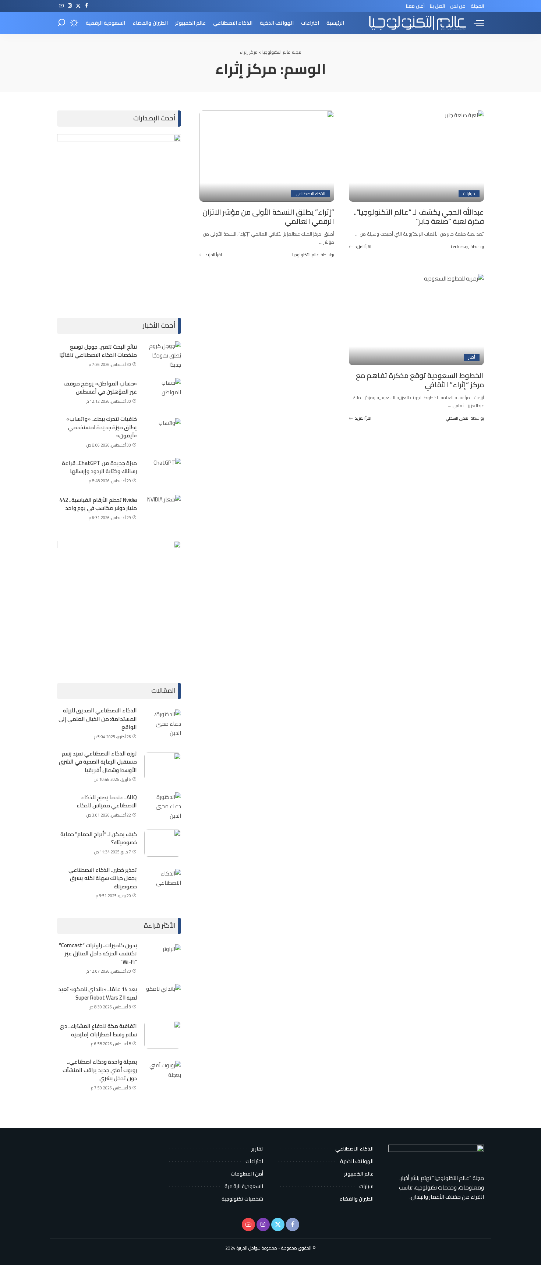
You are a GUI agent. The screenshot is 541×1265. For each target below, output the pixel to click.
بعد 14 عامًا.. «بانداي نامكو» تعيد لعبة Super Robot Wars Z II (97, 993)
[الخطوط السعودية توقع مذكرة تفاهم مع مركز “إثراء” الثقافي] (416, 319)
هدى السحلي (457, 418)
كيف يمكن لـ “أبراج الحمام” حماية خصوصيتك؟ (98, 838)
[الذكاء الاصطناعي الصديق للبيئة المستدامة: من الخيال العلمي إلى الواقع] (162, 723)
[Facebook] (86, 6)
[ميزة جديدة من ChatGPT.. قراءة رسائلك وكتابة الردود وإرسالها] (162, 472)
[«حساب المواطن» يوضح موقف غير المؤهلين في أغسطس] (162, 392)
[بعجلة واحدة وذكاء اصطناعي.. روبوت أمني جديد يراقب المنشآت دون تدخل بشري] (162, 1074)
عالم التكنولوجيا (305, 254)
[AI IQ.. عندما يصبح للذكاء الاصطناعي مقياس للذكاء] (162, 806)
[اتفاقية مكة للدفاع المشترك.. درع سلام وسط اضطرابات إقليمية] (162, 1035)
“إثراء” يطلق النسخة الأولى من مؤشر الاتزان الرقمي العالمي (268, 216)
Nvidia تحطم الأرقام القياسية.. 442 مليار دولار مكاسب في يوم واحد (98, 504)
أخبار (471, 357)
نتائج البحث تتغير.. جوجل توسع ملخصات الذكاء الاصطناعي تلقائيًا (98, 350)
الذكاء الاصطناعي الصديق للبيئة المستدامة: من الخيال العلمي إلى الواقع (98, 718)
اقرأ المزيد (363, 246)
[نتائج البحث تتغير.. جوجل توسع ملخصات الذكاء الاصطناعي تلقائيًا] (162, 355)
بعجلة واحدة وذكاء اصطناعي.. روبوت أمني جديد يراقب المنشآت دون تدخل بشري (100, 1069)
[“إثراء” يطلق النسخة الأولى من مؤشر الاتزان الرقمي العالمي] (267, 156)
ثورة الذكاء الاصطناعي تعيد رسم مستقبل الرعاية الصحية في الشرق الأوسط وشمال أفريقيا (98, 761)
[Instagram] (70, 6)
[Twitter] (78, 6)
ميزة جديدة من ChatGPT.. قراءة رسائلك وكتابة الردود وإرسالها (99, 467)
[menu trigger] (475, 23)
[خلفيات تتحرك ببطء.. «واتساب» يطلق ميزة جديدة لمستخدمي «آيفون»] (162, 432)
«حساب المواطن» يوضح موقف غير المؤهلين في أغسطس (100, 387)
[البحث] (61, 23)
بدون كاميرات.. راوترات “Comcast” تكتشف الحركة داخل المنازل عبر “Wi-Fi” (98, 953)
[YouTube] (61, 6)
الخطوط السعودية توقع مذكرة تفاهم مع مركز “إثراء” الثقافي (420, 380)
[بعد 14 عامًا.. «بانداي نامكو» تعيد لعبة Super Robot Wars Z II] (162, 998)
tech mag (459, 246)
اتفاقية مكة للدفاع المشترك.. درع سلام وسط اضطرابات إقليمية (98, 1030)
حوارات (469, 193)
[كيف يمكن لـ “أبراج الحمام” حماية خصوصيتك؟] (162, 843)
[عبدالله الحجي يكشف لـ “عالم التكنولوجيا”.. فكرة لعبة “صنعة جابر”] (416, 156)
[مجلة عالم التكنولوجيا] (416, 23)
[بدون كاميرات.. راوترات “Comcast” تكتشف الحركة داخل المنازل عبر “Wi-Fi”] (162, 958)
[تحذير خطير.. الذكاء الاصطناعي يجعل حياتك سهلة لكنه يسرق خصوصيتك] (162, 882)
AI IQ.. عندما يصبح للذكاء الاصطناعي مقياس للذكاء (107, 801)
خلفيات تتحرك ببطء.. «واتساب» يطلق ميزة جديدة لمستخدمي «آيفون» (101, 427)
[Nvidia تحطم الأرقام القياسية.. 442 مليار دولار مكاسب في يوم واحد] (162, 508)
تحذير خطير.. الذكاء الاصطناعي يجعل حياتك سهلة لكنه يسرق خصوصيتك (102, 878)
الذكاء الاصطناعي (310, 193)
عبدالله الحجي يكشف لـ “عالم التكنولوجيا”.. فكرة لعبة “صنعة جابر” (419, 216)
